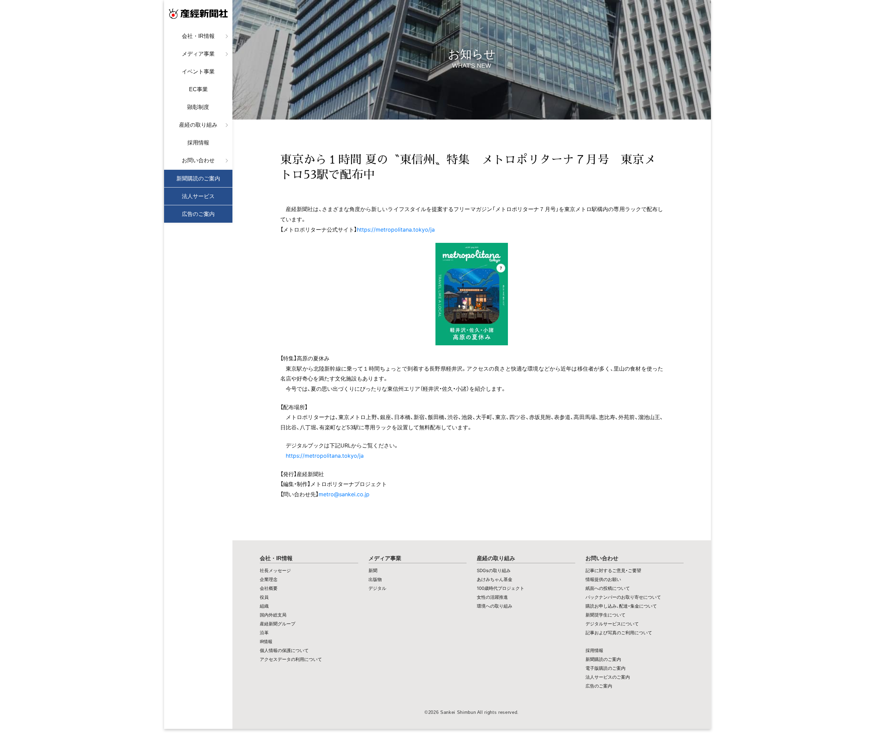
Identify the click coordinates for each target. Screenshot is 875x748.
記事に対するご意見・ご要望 (613, 570)
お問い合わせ (198, 160)
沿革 (264, 632)
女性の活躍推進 (492, 597)
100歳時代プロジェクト (500, 588)
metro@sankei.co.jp (344, 494)
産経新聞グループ (277, 623)
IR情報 (266, 641)
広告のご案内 (198, 214)
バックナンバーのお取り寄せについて (623, 597)
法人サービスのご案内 (607, 677)
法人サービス (198, 196)
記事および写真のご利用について (618, 632)
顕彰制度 (198, 107)
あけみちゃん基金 (494, 579)
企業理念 (269, 579)
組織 (264, 606)
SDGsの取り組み (494, 570)
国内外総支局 (273, 615)
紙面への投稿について (607, 588)
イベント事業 (198, 71)
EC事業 (198, 89)
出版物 (375, 579)
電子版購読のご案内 (605, 668)
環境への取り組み (494, 606)
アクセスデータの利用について (291, 659)
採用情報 (198, 143)
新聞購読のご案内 (198, 178)
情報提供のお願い (603, 579)
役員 (264, 597)
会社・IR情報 (198, 36)
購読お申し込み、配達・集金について (621, 606)
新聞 (372, 570)
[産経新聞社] (198, 13)
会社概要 (269, 588)
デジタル (377, 588)
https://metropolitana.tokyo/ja (396, 229)
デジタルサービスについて (612, 623)
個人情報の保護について (284, 650)
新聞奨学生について (605, 615)
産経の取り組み (198, 125)
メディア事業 (198, 54)
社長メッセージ (275, 570)
